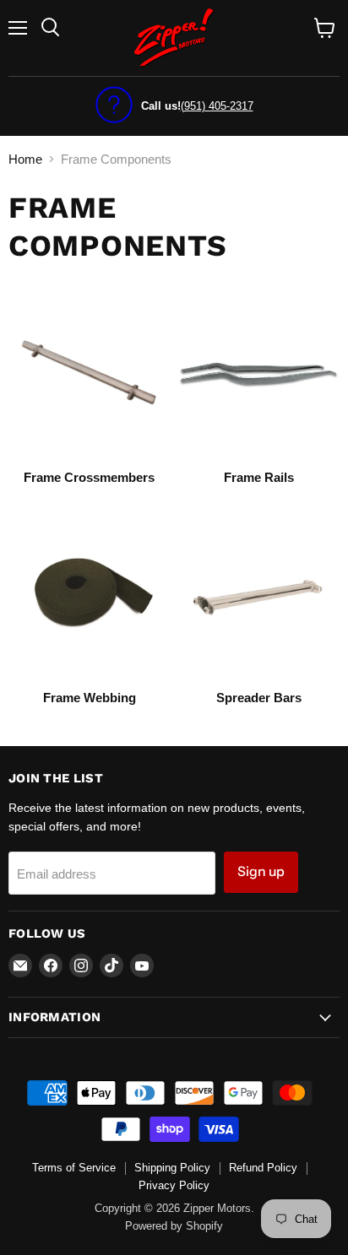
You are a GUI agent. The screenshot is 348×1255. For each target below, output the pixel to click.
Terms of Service (74, 1167)
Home (25, 159)
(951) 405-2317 (217, 106)
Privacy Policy (174, 1185)
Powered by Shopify (174, 1226)
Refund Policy (263, 1167)
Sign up (261, 871)
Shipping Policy (172, 1167)
